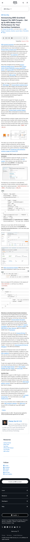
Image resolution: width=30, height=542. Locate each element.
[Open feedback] (28, 271)
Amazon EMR (10, 69)
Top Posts (5, 446)
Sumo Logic (20, 368)
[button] (8, 9)
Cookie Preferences (17, 535)
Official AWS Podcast (8, 447)
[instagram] (9, 527)
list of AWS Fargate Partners (8, 366)
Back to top (14, 531)
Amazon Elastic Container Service (20, 84)
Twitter (6, 465)
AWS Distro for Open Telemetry (8, 328)
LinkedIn (7, 469)
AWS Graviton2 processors (7, 44)
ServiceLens (12, 329)
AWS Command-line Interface (11, 267)
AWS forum (22, 403)
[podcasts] (17, 527)
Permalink (25, 31)
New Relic (8, 368)
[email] (19, 527)
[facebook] (5, 527)
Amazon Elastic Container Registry (17, 110)
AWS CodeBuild (5, 353)
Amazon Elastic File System (18, 319)
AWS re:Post (6, 451)
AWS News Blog (5, 15)
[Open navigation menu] (2, 3)
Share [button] (4, 32)
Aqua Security (22, 366)
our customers (14, 54)
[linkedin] (7, 527)
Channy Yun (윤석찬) (7, 29)
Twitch (6, 470)
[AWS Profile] (27, 2)
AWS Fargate (6, 84)
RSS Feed (7, 472)
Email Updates (8, 474)
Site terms (9, 535)
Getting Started (7, 442)
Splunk (12, 368)
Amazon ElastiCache (10, 68)
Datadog (3, 368)
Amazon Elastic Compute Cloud (8, 49)
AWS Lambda (12, 74)
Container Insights (21, 326)
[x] (2, 527)
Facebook (7, 467)
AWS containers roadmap (10, 403)
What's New (6, 444)
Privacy (3, 535)
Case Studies (6, 449)
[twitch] (12, 527)
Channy (4, 410)
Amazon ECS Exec (20, 333)
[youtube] (14, 527)
